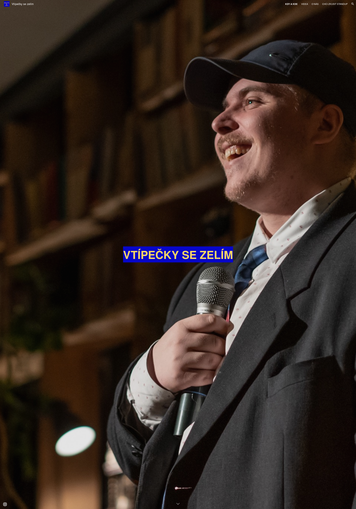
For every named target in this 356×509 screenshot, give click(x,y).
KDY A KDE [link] (291, 4)
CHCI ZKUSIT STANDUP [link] (335, 4)
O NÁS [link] (315, 4)
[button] (352, 4)
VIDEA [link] (304, 4)
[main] (178, 254)
